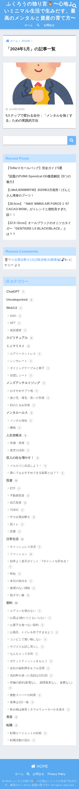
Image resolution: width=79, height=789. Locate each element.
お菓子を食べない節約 (26, 624)
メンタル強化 (20, 420)
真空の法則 (19, 450)
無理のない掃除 (22, 588)
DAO (15, 315)
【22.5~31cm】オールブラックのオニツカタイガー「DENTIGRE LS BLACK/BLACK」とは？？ (38, 228)
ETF (14, 488)
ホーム (29, 25)
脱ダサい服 (19, 595)
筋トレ (16, 524)
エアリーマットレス (25, 353)
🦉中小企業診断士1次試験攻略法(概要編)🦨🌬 (36, 259)
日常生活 (14, 539)
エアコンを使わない (25, 610)
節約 (11, 602)
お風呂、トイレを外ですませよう (33, 632)
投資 (11, 480)
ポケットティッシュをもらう (30, 661)
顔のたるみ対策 (22, 405)
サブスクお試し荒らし (26, 646)
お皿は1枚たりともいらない (30, 617)
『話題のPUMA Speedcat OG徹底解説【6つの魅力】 (38, 179)
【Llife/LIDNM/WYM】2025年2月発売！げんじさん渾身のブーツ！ (38, 192)
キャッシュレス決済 (25, 546)
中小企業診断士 (22, 517)
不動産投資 (19, 495)
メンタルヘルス (19, 412)
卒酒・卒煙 (19, 443)
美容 (11, 716)
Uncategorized (19, 299)
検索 (71, 140)
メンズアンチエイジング (25, 382)
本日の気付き (20, 580)
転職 (11, 725)
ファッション (21, 554)
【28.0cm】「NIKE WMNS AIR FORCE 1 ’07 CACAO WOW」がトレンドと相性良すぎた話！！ (37, 209)
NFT (15, 322)
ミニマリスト (17, 346)
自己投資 (18, 502)
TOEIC (16, 509)
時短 (15, 573)
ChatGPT (15, 291)
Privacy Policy (57, 774)
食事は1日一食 (21, 702)
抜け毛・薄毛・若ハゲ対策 (29, 397)
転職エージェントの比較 (28, 733)
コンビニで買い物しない (28, 639)
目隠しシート (20, 375)
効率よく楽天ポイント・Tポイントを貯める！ (39, 563)
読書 (15, 531)
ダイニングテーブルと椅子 (29, 368)
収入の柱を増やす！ (22, 457)
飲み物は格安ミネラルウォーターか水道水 (39, 709)
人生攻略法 (16, 435)
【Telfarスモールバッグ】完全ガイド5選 (34, 168)
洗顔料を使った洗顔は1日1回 (31, 675)
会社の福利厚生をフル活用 (29, 668)
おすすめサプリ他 (23, 390)
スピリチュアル (19, 337)
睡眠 (15, 427)
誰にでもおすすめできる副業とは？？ (36, 472)
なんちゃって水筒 (23, 653)
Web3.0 (13, 307)
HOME (41, 766)
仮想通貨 (18, 330)
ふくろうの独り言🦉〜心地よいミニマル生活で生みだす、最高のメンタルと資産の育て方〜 (40, 11)
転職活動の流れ (22, 740)
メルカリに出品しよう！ (28, 465)
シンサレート (20, 361)
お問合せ (49, 25)
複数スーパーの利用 (25, 695)
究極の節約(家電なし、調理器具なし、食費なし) (41, 685)
